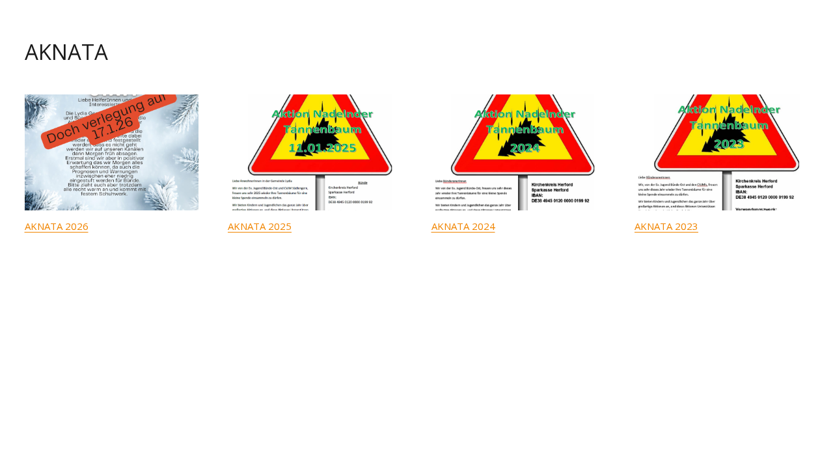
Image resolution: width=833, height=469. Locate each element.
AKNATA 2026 (57, 226)
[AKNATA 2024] (518, 152)
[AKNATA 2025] (315, 152)
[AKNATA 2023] (722, 152)
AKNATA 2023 (666, 226)
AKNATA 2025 (260, 226)
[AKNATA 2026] (112, 152)
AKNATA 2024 (463, 226)
